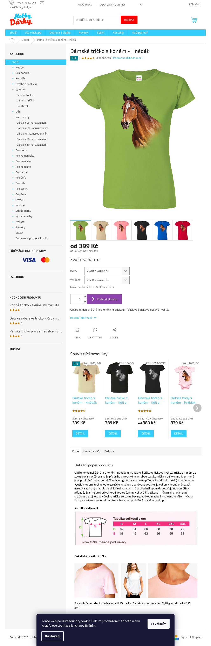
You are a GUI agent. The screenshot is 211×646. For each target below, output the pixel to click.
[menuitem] (13, 32)
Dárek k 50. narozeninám (32, 139)
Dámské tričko (25, 101)
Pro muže (21, 172)
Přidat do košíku (107, 299)
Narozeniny (22, 117)
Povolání (21, 79)
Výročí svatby (24, 216)
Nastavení (52, 636)
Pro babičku (23, 73)
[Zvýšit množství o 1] (85, 296)
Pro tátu (21, 183)
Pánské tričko (25, 95)
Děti (18, 112)
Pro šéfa (21, 178)
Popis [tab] (75, 451)
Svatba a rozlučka (27, 84)
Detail (80, 433)
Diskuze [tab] (109, 451)
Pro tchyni (22, 189)
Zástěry (20, 227)
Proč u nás (85, 5)
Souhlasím (158, 624)
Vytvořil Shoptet (192, 638)
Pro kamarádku (25, 156)
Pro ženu (21, 194)
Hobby (20, 68)
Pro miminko (23, 167)
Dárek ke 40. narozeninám (32, 134)
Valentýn (21, 90)
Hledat (129, 19)
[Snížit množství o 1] (85, 301)
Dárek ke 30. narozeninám (32, 128)
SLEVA (19, 233)
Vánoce (20, 205)
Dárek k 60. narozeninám (32, 145)
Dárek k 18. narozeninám (32, 123)
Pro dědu (21, 150)
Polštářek (23, 106)
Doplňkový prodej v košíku (32, 238)
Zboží (15, 62)
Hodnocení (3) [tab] (91, 451)
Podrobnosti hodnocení (127, 58)
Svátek (20, 200)
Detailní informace (81, 318)
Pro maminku (24, 161)
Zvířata (20, 222)
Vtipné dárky (23, 211)
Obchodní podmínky (112, 5)
